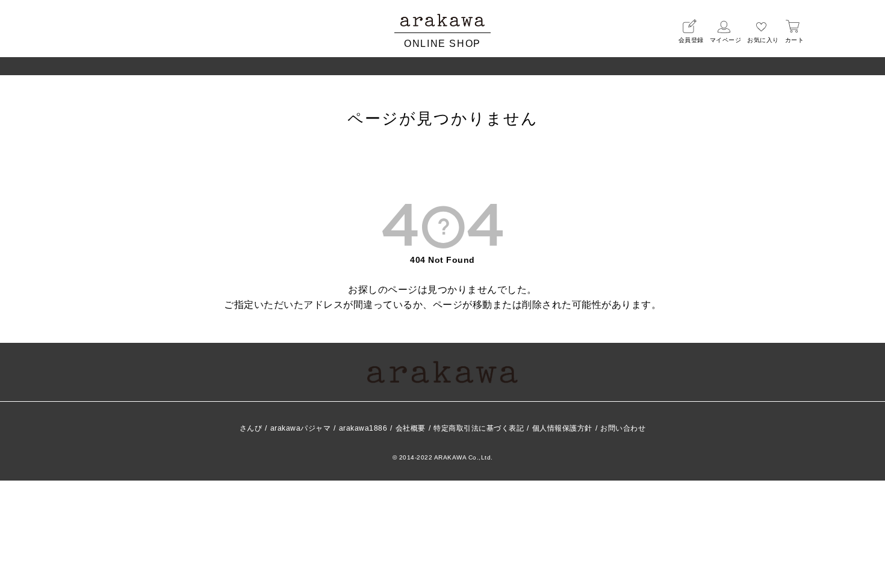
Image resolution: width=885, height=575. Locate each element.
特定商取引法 (478, 428)
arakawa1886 (363, 428)
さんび (251, 428)
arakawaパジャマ (300, 428)
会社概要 (411, 428)
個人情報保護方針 (562, 428)
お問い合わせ (622, 428)
